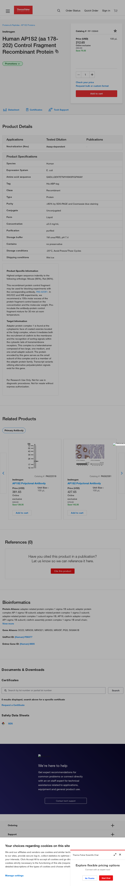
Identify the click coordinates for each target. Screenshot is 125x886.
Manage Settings (14, 875)
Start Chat (106, 878)
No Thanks (89, 878)
